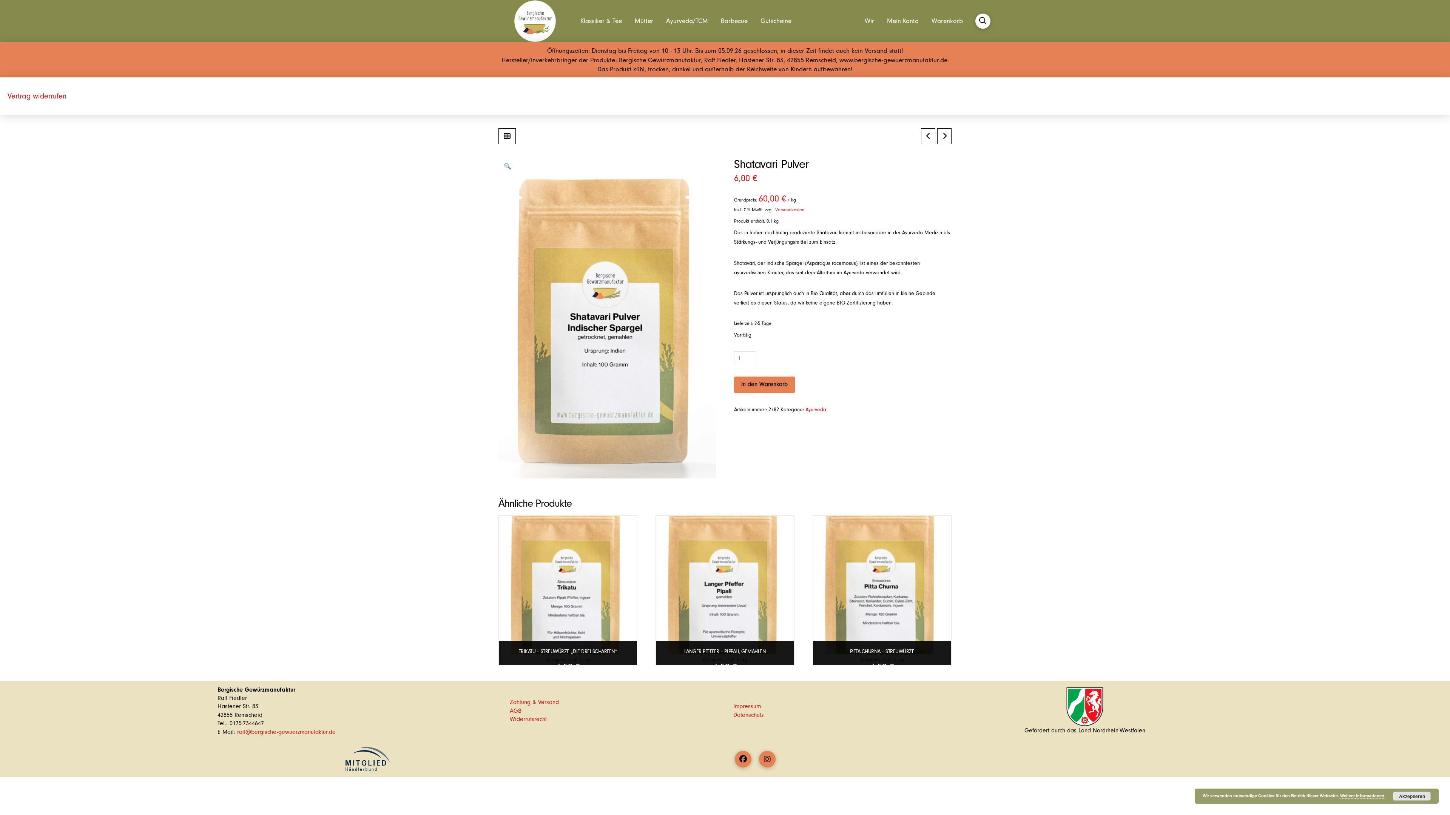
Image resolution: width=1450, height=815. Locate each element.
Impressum (747, 706)
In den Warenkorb (764, 384)
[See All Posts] (507, 136)
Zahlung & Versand (534, 702)
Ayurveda (815, 409)
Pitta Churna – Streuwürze (882, 651)
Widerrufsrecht (528, 719)
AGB (515, 710)
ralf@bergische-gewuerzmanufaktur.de (286, 732)
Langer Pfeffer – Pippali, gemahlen (725, 651)
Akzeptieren (1412, 796)
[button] (982, 21)
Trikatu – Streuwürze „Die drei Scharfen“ (568, 651)
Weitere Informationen (1362, 795)
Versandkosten (789, 209)
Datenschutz (748, 715)
